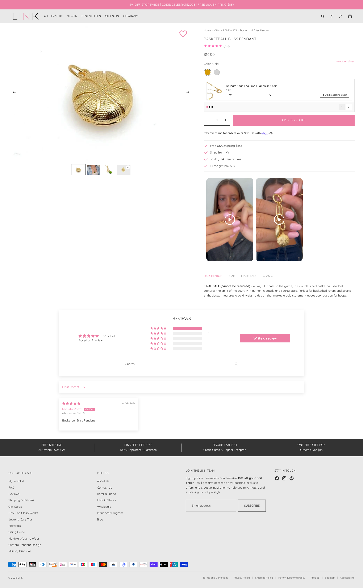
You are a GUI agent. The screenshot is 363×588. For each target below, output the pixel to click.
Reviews (14, 494)
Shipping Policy (264, 577)
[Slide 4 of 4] (123, 170)
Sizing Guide (16, 532)
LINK (20, 577)
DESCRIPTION (213, 276)
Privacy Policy (242, 577)
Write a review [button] (265, 338)
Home (207, 30)
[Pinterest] (291, 478)
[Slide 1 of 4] (78, 170)
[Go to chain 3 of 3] (212, 107)
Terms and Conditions (215, 577)
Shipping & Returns (21, 500)
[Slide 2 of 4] (93, 170)
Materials (14, 526)
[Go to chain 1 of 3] (207, 107)
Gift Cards (15, 507)
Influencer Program (110, 513)
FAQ (11, 487)
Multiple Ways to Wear (23, 538)
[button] (217, 46)
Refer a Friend (106, 494)
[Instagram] (284, 478)
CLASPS (268, 276)
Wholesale (104, 507)
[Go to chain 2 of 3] (209, 107)
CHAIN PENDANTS (225, 30)
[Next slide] (189, 93)
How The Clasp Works (23, 513)
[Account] (340, 16)
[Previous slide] (13, 93)
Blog (100, 519)
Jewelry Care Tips (20, 519)
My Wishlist (16, 481)
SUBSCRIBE (252, 506)
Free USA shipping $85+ (226, 146)
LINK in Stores (106, 500)
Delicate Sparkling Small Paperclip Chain (252, 85)
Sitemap (330, 577)
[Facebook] (276, 478)
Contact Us (104, 487)
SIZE (232, 276)
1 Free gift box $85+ (223, 166)
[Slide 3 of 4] (108, 170)
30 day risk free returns (225, 159)
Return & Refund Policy (291, 577)
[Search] (322, 16)
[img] (71, 403)
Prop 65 (315, 577)
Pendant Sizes (345, 61)
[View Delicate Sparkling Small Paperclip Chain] (215, 91)
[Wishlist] (331, 16)
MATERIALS (248, 276)
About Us (103, 481)
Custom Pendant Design (24, 545)
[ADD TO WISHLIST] (183, 33)
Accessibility (347, 577)
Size (228, 90)
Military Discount (19, 551)
